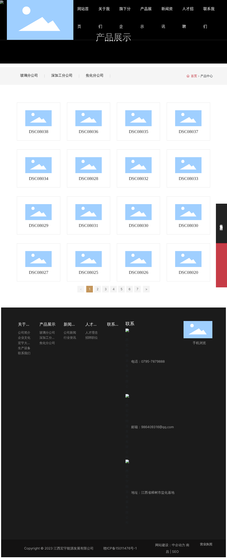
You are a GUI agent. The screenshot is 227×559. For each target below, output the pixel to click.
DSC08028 (88, 178)
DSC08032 (138, 178)
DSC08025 (88, 272)
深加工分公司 (61, 75)
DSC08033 (188, 178)
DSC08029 (38, 225)
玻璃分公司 (29, 75)
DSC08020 (188, 272)
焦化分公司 (95, 75)
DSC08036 (88, 131)
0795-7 (147, 361)
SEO (175, 551)
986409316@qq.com (157, 427)
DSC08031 (88, 225)
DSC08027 (38, 272)
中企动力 (178, 545)
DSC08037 (188, 131)
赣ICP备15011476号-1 (120, 548)
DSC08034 (38, 178)
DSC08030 (138, 225)
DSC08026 (138, 272)
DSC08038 (38, 131)
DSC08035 (138, 131)
